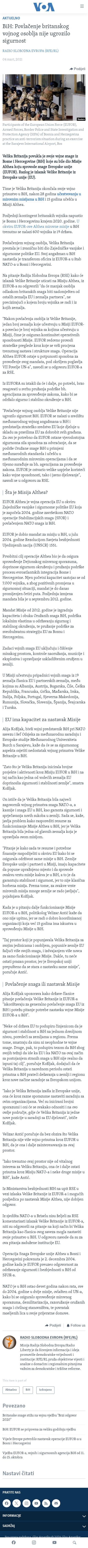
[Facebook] (13, 1542)
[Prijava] (56, 1503)
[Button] (78, 69)
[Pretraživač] (74, 1542)
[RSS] (46, 1503)
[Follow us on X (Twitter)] (16, 1503)
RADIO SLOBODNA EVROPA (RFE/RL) (31, 51)
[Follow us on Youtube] (36, 1503)
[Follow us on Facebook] (7, 1503)
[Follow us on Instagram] (26, 1503)
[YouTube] (54, 1542)
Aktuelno (11, 18)
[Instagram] (34, 1542)
